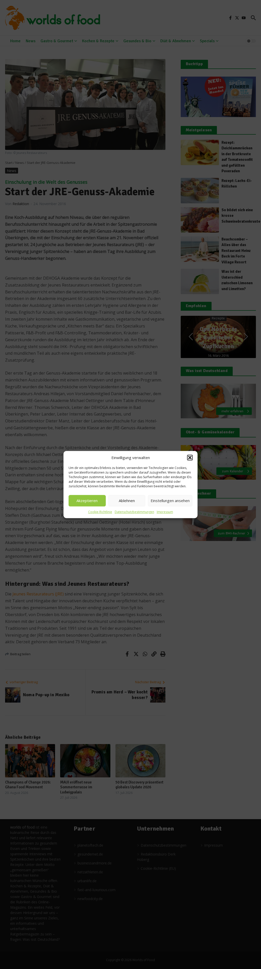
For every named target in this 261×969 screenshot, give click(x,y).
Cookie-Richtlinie (100, 512)
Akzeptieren (87, 500)
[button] (189, 457)
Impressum (165, 512)
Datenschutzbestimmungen (134, 512)
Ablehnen (127, 500)
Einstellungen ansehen (170, 500)
